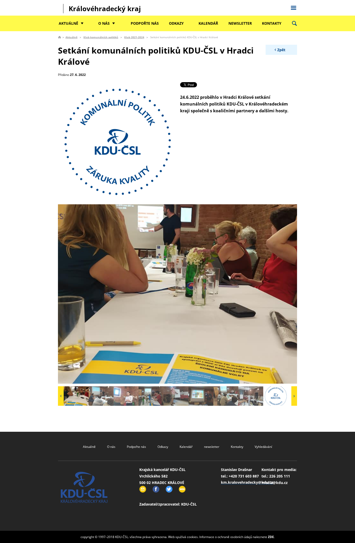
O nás (104, 23)
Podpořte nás (145, 23)
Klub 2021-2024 (134, 37)
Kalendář (208, 23)
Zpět (281, 49)
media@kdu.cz (274, 482)
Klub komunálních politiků (100, 37)
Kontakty (271, 23)
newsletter (240, 23)
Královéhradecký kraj (105, 8)
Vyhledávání (263, 446)
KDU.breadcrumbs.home (59, 37)
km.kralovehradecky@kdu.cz (247, 482)
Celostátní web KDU (293, 7)
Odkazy (176, 23)
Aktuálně (68, 23)
